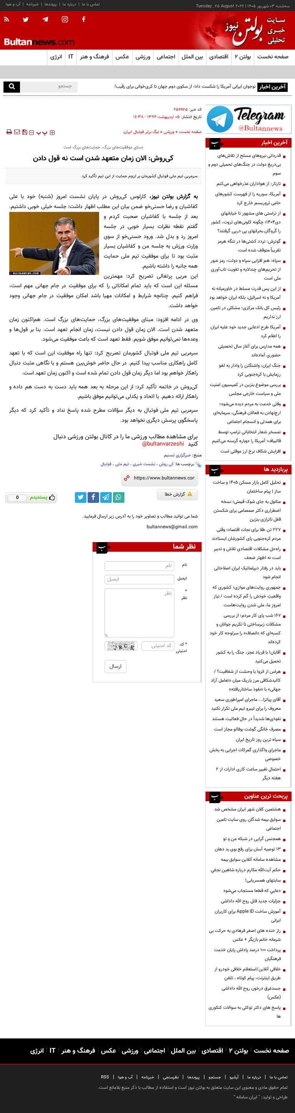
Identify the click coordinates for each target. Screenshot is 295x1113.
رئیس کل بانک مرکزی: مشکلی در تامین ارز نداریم (245, 312)
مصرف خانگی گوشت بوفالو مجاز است (247, 729)
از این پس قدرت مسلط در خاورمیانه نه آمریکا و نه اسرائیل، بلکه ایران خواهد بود (245, 293)
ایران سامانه (246, 1097)
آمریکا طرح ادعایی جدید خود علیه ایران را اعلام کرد (245, 331)
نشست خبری (144, 464)
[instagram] (65, 20)
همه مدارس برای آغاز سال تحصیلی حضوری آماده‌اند (249, 351)
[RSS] (9, 20)
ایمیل (182, 578)
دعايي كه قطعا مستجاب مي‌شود (252, 890)
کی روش (166, 464)
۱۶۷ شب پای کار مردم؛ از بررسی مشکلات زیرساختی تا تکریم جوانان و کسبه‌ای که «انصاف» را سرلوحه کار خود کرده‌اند (245, 629)
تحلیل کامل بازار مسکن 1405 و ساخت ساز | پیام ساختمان (247, 487)
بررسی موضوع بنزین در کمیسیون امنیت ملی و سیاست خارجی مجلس (245, 389)
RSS (105, 1077)
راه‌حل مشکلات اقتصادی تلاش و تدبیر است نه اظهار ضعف (247, 553)
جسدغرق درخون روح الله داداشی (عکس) (251, 993)
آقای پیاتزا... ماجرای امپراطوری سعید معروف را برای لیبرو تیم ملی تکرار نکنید (246, 704)
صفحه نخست (272, 57)
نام (184, 565)
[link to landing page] (253, 31)
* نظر (184, 594)
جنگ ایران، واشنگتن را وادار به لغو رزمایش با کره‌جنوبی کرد (250, 370)
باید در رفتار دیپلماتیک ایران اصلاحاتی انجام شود (247, 573)
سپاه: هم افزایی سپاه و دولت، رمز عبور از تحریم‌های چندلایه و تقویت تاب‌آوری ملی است (245, 269)
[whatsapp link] (118, 497)
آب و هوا (13, 4)
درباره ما (69, 4)
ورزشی (169, 132)
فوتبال (106, 464)
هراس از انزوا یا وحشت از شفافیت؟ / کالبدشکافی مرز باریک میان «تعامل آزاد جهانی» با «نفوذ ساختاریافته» (246, 680)
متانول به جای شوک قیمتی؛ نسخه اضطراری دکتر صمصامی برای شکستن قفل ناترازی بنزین (247, 510)
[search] (11, 87)
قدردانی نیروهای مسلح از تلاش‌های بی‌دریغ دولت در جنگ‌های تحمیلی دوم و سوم (244, 164)
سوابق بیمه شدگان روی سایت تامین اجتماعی (249, 824)
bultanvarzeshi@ (163, 444)
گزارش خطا (175, 494)
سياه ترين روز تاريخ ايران (258, 739)
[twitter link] (80, 497)
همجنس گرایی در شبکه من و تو (252, 838)
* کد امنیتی (181, 647)
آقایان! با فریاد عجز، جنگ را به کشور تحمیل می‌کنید (248, 657)
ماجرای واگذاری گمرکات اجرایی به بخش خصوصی (245, 754)
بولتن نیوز (162, 196)
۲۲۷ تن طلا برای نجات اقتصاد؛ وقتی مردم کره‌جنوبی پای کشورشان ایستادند (246, 534)
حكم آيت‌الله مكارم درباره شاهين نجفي (246, 870)
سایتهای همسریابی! (263, 880)
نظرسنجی (171, 1077)
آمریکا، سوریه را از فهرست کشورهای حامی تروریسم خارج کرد (248, 198)
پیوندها (51, 4)
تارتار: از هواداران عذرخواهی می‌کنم (249, 183)
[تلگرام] (249, 119)
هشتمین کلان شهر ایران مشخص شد (247, 809)
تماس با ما (91, 4)
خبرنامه (32, 4)
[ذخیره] (24, 132)
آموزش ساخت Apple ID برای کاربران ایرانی (248, 916)
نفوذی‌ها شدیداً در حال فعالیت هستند (246, 718)
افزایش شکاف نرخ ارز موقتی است (250, 451)
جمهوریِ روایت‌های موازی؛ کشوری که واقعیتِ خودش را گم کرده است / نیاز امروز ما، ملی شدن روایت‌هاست (246, 596)
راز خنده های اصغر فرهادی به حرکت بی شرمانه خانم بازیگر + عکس (245, 935)
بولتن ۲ (243, 57)
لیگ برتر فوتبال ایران (141, 132)
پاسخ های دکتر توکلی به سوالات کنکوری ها (245, 1012)
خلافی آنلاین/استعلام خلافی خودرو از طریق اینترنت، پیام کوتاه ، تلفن (247, 974)
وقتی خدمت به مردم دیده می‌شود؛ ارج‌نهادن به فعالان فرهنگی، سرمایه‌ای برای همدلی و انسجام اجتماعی (247, 413)
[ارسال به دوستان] (17, 132)
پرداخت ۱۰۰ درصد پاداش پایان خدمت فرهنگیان (247, 954)
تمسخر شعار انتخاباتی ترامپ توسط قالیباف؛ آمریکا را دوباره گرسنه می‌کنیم (246, 436)
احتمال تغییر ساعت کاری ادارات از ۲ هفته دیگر (248, 774)
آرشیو (234, 1077)
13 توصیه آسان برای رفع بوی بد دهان (248, 849)
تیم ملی (122, 464)
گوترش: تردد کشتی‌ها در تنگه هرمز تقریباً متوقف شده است (249, 246)
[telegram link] (106, 497)
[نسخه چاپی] (8, 132)
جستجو (215, 1077)
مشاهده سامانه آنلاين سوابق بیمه (251, 859)
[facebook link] (93, 497)
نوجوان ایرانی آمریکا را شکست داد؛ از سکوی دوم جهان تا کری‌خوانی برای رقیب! (184, 86)
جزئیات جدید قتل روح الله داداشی (251, 901)
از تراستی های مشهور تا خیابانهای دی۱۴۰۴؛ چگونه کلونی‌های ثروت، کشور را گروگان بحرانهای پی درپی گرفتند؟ (246, 222)
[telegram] (45, 19)
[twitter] (26, 20)
